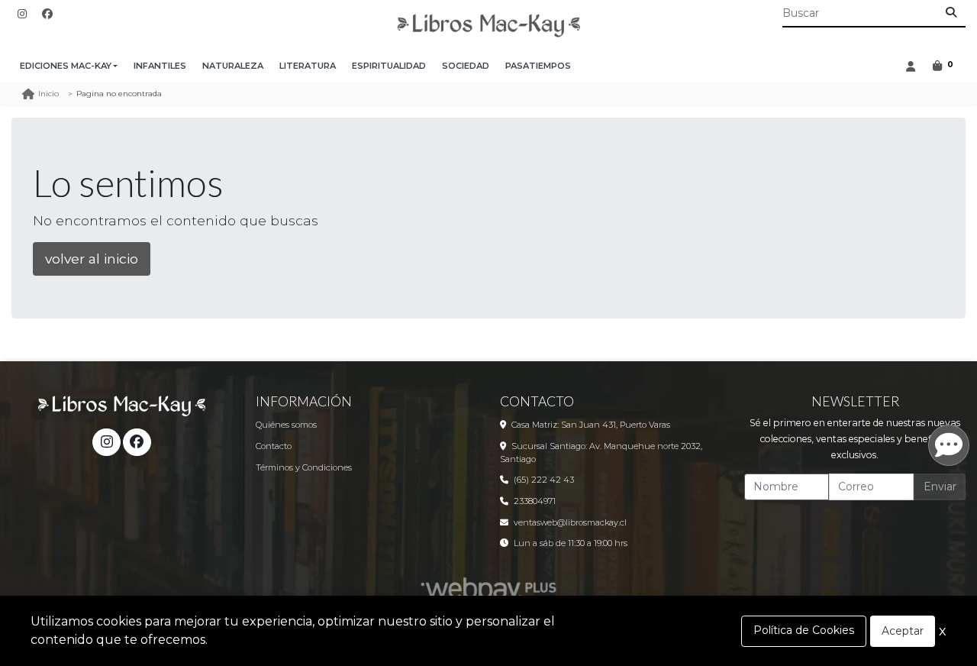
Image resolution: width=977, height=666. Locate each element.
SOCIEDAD (465, 65)
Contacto (274, 446)
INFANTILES (160, 65)
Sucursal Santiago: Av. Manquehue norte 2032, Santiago (601, 452)
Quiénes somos (286, 424)
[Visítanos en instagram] (106, 442)
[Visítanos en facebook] (136, 442)
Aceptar (903, 631)
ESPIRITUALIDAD (389, 65)
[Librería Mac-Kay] (488, 25)
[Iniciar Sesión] (910, 66)
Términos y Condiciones (304, 467)
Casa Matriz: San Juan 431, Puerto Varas (590, 424)
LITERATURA (307, 65)
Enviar (940, 486)
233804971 (535, 501)
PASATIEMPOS (538, 65)
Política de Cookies (803, 630)
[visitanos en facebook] (47, 14)
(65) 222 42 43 (544, 479)
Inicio (48, 93)
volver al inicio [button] (91, 259)
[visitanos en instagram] (22, 14)
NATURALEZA (232, 65)
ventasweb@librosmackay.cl (570, 522)
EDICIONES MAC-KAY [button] (65, 65)
